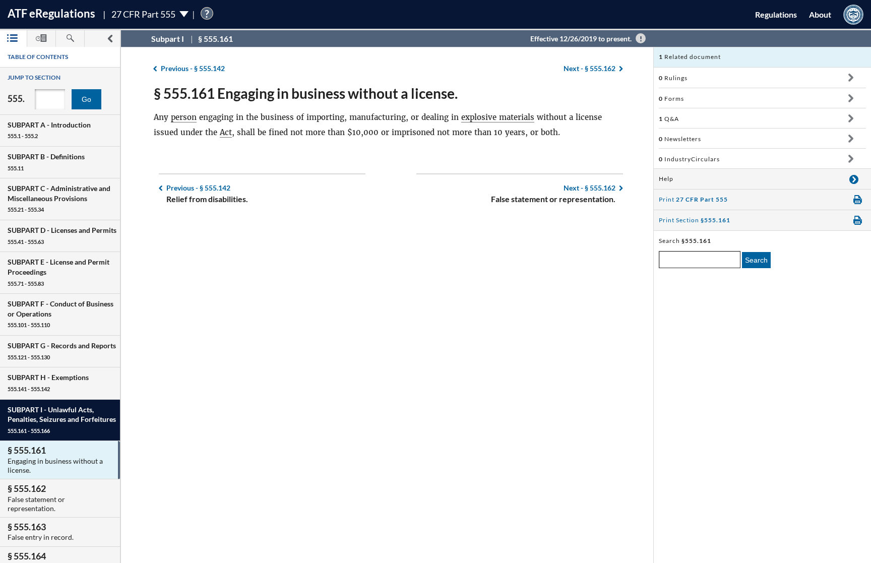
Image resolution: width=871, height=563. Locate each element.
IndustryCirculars (689, 159)
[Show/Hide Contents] (850, 78)
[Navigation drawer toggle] (110, 38)
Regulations (776, 14)
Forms (671, 98)
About (820, 14)
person (184, 117)
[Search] (70, 38)
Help (666, 178)
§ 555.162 (589, 68)
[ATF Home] (853, 14)
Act (226, 132)
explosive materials (497, 117)
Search (756, 260)
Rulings (673, 78)
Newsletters (680, 139)
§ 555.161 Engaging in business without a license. (306, 93)
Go (86, 99)
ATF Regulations (51, 13)
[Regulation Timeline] (41, 38)
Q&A (669, 118)
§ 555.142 (193, 68)
